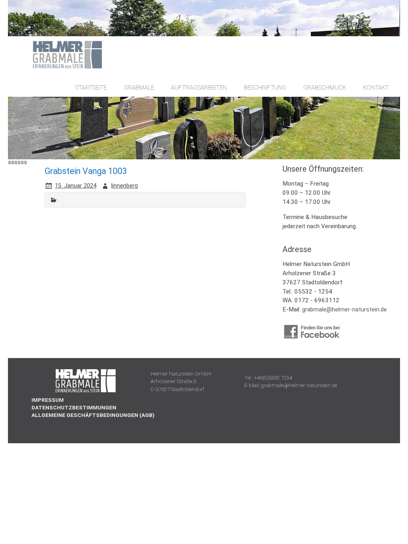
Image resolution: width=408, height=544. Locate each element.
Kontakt (376, 87)
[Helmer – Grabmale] (59, 67)
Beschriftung (265, 87)
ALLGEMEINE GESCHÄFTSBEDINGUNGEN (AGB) (93, 415)
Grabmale (139, 87)
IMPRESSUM (47, 400)
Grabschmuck (324, 87)
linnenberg (124, 185)
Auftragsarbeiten (199, 87)
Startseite (91, 87)
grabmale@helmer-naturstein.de (344, 309)
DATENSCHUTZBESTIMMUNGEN (73, 407)
